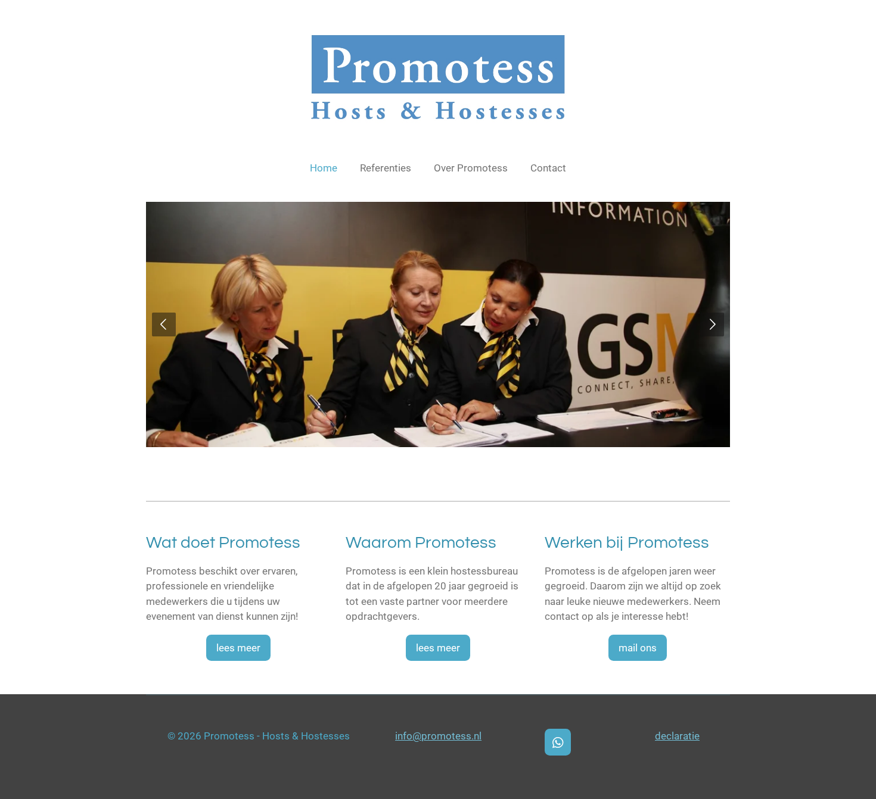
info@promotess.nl (438, 736)
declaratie (677, 736)
